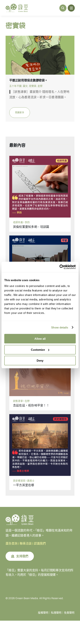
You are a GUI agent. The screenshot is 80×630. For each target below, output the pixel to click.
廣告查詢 (11, 543)
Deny (40, 360)
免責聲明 (69, 612)
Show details (59, 327)
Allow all (40, 338)
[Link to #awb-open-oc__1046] (62, 8)
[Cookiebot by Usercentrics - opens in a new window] (59, 266)
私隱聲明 (56, 612)
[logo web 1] (17, 5)
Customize (38, 349)
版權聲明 (43, 612)
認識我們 (40, 543)
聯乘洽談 (26, 543)
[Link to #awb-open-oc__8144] (71, 8)
